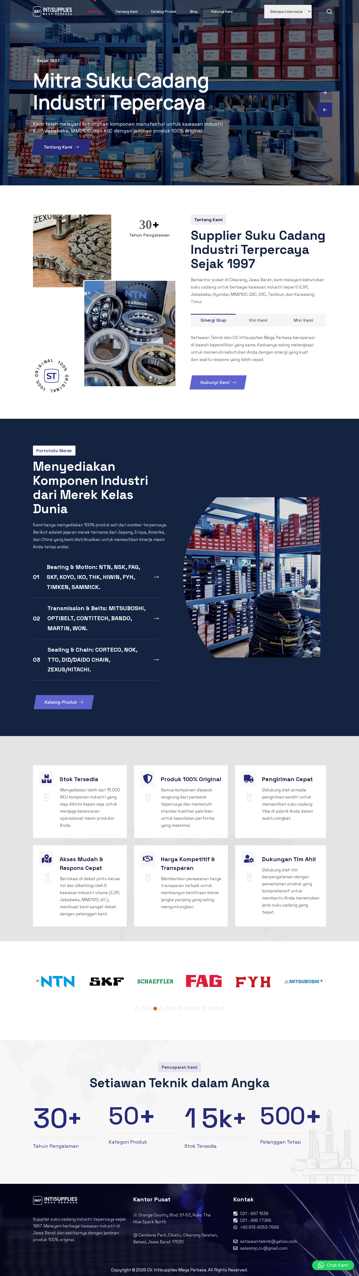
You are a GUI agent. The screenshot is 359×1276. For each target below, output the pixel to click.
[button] (333, 1265)
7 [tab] (173, 1008)
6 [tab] (167, 1008)
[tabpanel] (204, 981)
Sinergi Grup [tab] (213, 320)
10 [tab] (192, 1008)
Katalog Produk (163, 11)
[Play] (51, 376)
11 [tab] (198, 1008)
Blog (193, 11)
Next (321, 981)
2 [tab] (143, 1008)
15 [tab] (222, 1008)
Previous (38, 981)
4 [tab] (155, 1008)
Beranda (95, 11)
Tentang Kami (126, 11)
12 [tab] (204, 1008)
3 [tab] (149, 1008)
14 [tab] (216, 1008)
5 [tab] (161, 1008)
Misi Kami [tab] (303, 320)
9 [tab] (186, 1008)
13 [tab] (210, 1008)
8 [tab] (179, 1008)
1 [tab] (137, 1008)
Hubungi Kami (221, 11)
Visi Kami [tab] (258, 320)
